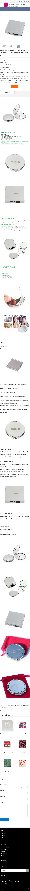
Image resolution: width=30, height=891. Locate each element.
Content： (2, 802)
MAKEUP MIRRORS (5, 847)
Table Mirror (3, 855)
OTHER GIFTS (4, 853)
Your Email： (3, 796)
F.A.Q (2, 837)
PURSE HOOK (4, 851)
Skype (29, 1)
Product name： (3, 784)
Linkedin (24, 1)
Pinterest (26, 1)
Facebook (17, 1)
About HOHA (3, 833)
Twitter (19, 1)
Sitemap (2, 839)
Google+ (22, 1)
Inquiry (14, 86)
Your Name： (3, 790)
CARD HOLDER (4, 849)
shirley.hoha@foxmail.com (9, 880)
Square (7, 60)
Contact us (3, 835)
